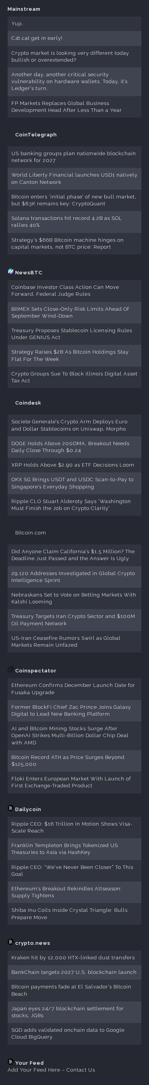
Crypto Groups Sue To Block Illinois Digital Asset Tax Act (74, 377)
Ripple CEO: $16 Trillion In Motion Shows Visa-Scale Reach (72, 827)
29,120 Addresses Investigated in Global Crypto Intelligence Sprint (73, 576)
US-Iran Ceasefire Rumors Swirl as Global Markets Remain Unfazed (66, 641)
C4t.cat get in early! (37, 38)
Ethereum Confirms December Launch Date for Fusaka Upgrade (73, 688)
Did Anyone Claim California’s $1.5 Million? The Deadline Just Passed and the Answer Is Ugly (73, 555)
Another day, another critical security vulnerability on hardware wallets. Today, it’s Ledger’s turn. (69, 81)
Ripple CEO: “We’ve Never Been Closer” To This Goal (72, 870)
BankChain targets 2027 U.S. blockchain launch (74, 972)
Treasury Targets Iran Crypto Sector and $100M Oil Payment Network (73, 619)
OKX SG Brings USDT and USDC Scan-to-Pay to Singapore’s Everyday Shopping (72, 483)
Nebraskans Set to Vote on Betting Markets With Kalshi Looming (73, 598)
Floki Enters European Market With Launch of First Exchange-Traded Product (71, 782)
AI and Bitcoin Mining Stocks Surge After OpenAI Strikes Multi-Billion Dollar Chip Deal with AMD (70, 735)
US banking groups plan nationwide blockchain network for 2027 (73, 157)
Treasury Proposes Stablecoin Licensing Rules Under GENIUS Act (71, 334)
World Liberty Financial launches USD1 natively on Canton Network (74, 178)
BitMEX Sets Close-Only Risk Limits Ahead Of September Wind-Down (70, 312)
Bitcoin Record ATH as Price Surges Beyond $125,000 (68, 760)
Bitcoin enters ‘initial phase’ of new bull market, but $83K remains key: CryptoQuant (73, 200)
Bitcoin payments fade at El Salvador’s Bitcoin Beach (71, 990)
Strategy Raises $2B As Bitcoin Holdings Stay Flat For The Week (70, 355)
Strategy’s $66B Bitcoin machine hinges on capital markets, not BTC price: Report (67, 243)
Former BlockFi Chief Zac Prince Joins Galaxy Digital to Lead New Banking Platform (71, 710)
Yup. (17, 23)
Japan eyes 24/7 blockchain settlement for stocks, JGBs (67, 1012)
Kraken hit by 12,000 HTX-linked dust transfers (73, 957)
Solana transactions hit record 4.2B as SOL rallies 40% (66, 221)
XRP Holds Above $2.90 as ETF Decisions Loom (72, 465)
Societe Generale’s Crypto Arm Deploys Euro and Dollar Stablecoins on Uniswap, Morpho (69, 425)
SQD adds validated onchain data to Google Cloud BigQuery (68, 1033)
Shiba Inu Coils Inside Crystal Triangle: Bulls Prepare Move (69, 913)
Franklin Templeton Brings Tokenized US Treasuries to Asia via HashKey (64, 848)
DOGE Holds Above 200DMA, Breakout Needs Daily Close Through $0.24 (70, 447)
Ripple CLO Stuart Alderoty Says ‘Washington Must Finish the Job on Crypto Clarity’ (71, 504)
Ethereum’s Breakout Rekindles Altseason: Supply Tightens (66, 892)
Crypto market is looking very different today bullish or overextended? (70, 56)
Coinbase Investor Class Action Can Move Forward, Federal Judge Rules (65, 290)
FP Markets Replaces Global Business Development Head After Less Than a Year (66, 106)
